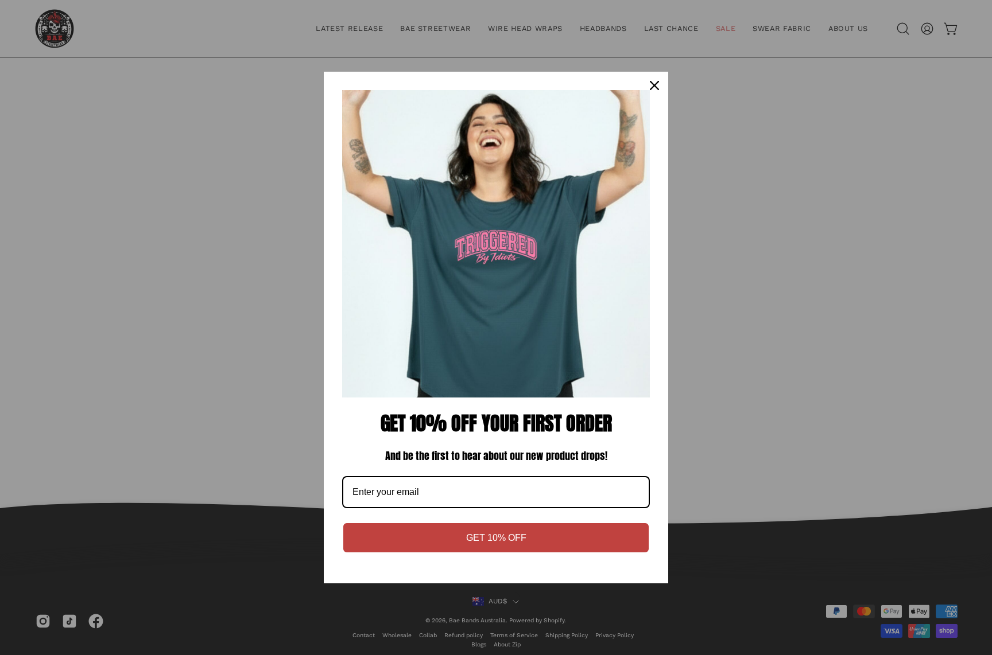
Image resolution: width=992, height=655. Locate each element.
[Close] (654, 85)
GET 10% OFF (496, 538)
